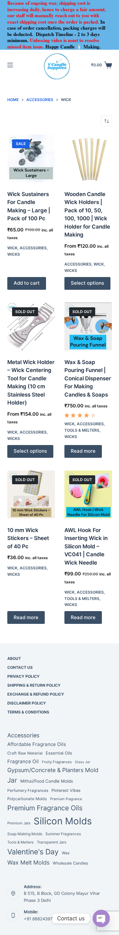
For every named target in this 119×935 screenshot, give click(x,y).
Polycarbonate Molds (27, 798)
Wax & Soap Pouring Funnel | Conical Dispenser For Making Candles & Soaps (87, 378)
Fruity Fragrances (57, 762)
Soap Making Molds (24, 834)
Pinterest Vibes (66, 790)
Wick (12, 247)
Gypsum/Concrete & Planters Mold (52, 770)
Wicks (13, 254)
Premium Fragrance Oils (45, 808)
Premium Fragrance (66, 799)
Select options (87, 283)
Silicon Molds (63, 821)
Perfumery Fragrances (27, 790)
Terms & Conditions (28, 712)
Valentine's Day (33, 851)
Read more (83, 451)
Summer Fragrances (63, 834)
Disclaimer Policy (26, 703)
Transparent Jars (51, 842)
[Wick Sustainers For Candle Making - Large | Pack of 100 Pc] (31, 158)
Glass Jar (82, 762)
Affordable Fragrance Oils (36, 744)
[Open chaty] (101, 918)
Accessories (33, 247)
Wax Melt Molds (28, 862)
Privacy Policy (23, 676)
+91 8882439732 (40, 918)
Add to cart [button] (27, 283)
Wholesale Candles (70, 863)
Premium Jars (18, 823)
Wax (66, 853)
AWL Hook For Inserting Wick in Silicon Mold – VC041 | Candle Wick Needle (86, 546)
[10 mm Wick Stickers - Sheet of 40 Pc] (31, 494)
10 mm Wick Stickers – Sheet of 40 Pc (28, 538)
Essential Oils (59, 753)
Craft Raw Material (25, 753)
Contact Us (20, 667)
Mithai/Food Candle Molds (46, 781)
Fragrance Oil (23, 761)
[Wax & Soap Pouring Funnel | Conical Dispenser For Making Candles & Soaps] (88, 326)
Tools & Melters (81, 430)
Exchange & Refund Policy (35, 694)
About (14, 658)
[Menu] (10, 65)
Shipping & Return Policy (34, 685)
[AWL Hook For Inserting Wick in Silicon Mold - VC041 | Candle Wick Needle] (88, 494)
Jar (12, 780)
